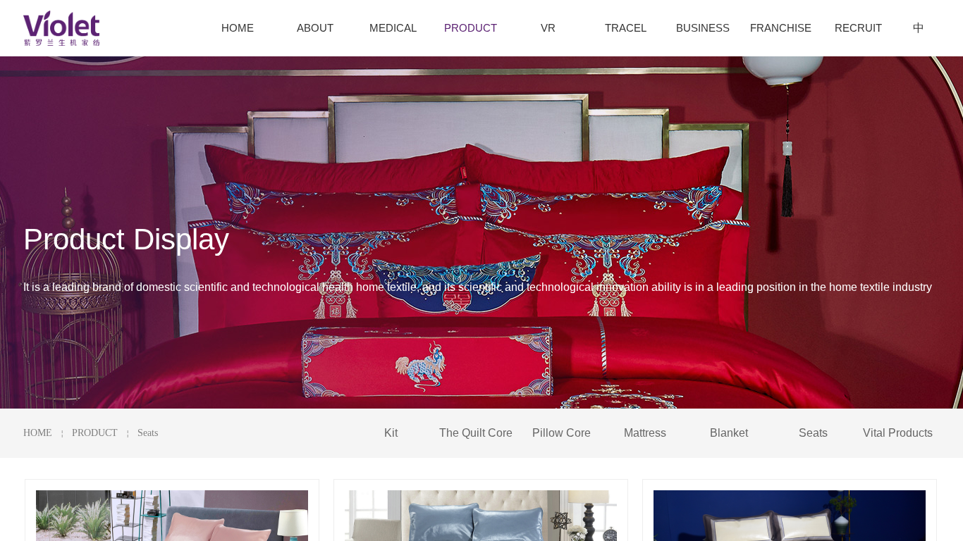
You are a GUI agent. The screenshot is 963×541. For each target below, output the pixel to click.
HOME (37, 433)
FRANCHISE (780, 28)
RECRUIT (858, 28)
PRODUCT (95, 433)
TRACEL (625, 28)
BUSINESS (703, 28)
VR (548, 28)
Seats (147, 433)
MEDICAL (393, 28)
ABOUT (315, 28)
